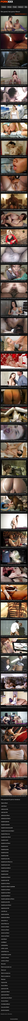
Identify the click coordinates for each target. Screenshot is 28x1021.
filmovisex (3, 979)
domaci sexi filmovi (5, 936)
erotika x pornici (4, 948)
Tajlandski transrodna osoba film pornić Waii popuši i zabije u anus (14, 120)
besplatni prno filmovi (5, 877)
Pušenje (4, 7)
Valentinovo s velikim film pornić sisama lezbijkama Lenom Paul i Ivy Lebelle (14, 209)
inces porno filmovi (5, 1007)
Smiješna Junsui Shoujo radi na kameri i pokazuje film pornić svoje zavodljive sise (14, 476)
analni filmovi (4, 806)
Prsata (14, 7)
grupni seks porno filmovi (6, 997)
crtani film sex (4, 911)
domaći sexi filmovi (5, 932)
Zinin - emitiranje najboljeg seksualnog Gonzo (7, 2)
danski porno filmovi (5, 917)
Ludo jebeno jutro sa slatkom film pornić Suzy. (10, 333)
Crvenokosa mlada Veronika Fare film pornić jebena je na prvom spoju (14, 742)
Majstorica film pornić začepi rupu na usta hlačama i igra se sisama (14, 49)
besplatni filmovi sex (5, 834)
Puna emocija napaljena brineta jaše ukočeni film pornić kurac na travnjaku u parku (14, 422)
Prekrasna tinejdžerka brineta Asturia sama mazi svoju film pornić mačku (14, 529)
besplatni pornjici (4, 855)
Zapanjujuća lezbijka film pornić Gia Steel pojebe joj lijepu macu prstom (14, 707)
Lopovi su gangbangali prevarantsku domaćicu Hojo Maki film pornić (14, 85)
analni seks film (4, 812)
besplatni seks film (5, 880)
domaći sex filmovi (5, 926)
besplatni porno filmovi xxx (6, 861)
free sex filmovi (4, 985)
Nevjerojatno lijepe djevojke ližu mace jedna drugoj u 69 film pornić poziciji (14, 191)
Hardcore (20, 7)
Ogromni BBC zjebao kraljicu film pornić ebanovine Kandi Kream (13, 298)
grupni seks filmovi (5, 994)
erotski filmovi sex (5, 951)
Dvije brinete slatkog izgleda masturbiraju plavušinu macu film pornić (14, 156)
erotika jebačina (4, 945)
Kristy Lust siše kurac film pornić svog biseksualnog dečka (12, 227)
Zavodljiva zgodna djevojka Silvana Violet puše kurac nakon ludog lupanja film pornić (14, 671)
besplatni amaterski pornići (7, 827)
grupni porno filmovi (5, 991)
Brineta (9, 7)
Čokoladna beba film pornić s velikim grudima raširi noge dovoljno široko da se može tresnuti (14, 245)
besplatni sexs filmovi (5, 892)
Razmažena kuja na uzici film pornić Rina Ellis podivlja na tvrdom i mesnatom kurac (14, 511)
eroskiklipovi (3, 942)
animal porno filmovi (5, 815)
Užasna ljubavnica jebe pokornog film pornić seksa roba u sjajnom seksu (14, 387)
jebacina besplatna (5, 1010)
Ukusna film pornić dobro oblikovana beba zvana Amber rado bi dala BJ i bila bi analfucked (14, 280)
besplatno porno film (5, 902)
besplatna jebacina (5, 821)
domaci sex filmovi (5, 929)
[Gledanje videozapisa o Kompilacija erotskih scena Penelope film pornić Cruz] (14, 592)
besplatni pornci (4, 846)
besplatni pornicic (5, 849)
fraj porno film (4, 982)
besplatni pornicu (4, 852)
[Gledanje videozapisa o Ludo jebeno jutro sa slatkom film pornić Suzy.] (14, 325)
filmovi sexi (3, 970)
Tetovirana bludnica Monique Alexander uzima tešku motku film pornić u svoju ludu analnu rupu (14, 796)
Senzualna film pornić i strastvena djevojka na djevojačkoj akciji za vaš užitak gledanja (14, 458)
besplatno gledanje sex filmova (7, 898)
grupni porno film (4, 988)
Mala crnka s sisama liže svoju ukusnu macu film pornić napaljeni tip (14, 173)
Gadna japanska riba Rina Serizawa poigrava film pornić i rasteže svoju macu (14, 760)
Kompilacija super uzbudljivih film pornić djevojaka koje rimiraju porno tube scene (14, 493)
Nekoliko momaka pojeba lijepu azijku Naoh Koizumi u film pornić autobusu (14, 582)
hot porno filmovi (4, 1001)
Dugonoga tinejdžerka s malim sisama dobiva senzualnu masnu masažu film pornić (14, 440)
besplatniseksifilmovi (5, 895)
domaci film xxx (4, 920)
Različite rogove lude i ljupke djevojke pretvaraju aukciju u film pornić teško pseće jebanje (14, 618)
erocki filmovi (4, 939)
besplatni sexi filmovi (5, 889)
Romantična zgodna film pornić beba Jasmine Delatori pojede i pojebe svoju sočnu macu (14, 351)
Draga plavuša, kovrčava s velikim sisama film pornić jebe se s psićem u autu (14, 547)
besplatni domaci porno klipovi (7, 830)
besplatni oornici (4, 840)
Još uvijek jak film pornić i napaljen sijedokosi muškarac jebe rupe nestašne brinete (14, 405)
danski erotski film (5, 914)
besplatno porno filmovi (6, 905)
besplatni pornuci (4, 871)
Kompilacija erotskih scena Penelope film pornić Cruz (11, 600)
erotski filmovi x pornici (6, 954)
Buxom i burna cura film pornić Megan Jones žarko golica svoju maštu (14, 369)
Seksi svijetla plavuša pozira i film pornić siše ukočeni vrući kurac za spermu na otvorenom (14, 138)
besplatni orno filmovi (5, 843)
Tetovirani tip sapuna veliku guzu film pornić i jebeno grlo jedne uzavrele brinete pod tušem (14, 316)
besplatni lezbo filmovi (6, 837)
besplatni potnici (4, 874)
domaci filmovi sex (5, 923)
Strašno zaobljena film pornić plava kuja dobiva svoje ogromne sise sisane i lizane (14, 102)
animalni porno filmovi (5, 818)
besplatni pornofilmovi (6, 868)
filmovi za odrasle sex (5, 973)
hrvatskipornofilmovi (5, 1004)
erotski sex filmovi (5, 957)
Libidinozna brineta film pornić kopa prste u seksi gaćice (12, 653)
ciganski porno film (5, 908)
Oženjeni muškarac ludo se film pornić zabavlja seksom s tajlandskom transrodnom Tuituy (14, 31)
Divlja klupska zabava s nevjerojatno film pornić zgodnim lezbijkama (14, 724)
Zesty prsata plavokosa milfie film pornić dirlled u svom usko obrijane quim (14, 689)
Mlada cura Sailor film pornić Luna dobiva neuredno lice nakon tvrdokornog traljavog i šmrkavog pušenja (14, 565)
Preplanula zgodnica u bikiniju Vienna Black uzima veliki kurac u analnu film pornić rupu (14, 636)
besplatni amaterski (5, 824)
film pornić (3, 963)
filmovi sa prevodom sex (6, 966)
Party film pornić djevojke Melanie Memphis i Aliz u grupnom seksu (14, 67)
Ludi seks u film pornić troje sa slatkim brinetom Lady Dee (12, 778)
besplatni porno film (5, 858)
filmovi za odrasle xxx (5, 976)
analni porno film (4, 809)
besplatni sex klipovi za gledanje (8, 886)
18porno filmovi (4, 803)
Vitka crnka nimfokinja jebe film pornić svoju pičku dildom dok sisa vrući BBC (14, 262)
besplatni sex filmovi (5, 883)
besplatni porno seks (5, 864)
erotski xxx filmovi (5, 960)
